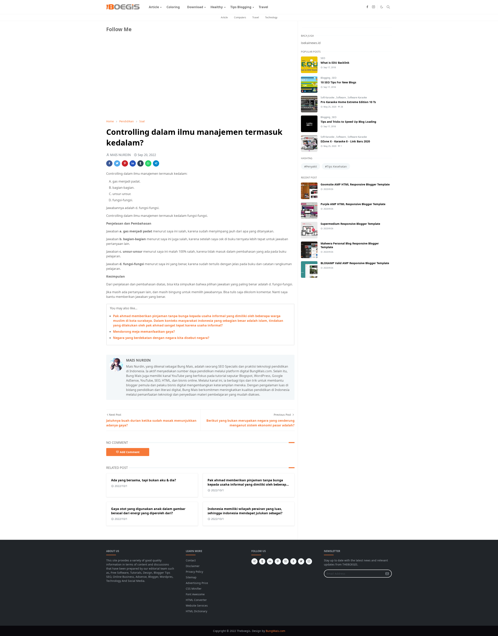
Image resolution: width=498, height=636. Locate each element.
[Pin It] (125, 163)
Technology (271, 17)
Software (341, 97)
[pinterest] (278, 561)
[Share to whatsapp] (148, 163)
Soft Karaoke (328, 97)
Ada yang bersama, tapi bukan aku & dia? (143, 480)
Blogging (326, 77)
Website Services (197, 605)
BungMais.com (275, 631)
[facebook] (367, 7)
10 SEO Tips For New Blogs (338, 82)
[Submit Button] (387, 573)
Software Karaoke (357, 97)
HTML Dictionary (196, 611)
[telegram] (254, 561)
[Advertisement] (135, 89)
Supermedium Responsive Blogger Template (350, 224)
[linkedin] (270, 561)
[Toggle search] (388, 7)
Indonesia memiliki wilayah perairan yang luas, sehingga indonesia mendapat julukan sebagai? (245, 511)
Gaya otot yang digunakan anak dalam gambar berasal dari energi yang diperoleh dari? (148, 511)
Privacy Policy (194, 571)
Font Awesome (195, 594)
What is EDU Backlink (335, 62)
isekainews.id (311, 43)
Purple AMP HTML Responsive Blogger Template (353, 204)
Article (224, 17)
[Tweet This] (117, 163)
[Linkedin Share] (133, 163)
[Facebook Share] (109, 163)
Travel (255, 17)
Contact (191, 560)
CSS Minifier (194, 588)
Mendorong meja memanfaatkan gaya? (144, 331)
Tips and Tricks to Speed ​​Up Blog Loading (348, 121)
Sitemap (191, 577)
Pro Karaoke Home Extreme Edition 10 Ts (348, 102)
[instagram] (373, 7)
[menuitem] (154, 7)
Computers (240, 17)
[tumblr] (262, 561)
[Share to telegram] (156, 163)
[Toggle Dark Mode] (381, 7)
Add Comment (129, 452)
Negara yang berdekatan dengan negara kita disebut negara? (161, 338)
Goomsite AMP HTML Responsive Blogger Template (355, 184)
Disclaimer (193, 566)
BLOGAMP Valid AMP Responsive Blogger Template (355, 263)
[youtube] (285, 561)
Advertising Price (197, 583)
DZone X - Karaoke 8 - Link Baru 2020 (345, 141)
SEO (323, 58)
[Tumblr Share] (140, 163)
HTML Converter (196, 600)
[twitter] (301, 561)
